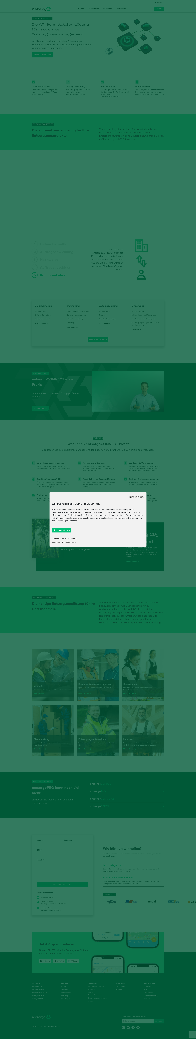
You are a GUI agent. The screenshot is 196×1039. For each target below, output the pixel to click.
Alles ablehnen (136, 497)
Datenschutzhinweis (69, 542)
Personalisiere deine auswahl (64, 538)
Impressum (56, 542)
